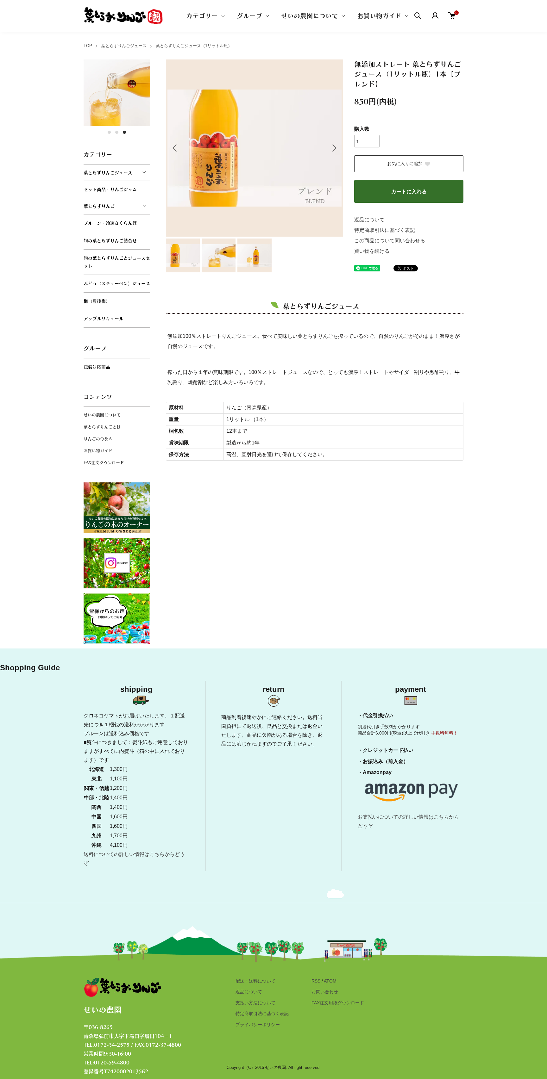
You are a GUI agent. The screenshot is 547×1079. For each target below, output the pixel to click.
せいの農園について (309, 16)
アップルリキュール (103, 318)
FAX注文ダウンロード (104, 463)
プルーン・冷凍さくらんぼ (110, 223)
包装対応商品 (97, 367)
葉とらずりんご (99, 206)
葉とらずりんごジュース (124, 45)
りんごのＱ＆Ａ (98, 439)
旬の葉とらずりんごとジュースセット (117, 262)
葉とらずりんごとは (102, 427)
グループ (249, 16)
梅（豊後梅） (97, 301)
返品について (369, 219)
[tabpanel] (117, 92)
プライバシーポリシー (258, 1024)
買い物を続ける (372, 251)
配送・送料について (255, 980)
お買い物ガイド (379, 16)
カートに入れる (409, 191)
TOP (88, 45)
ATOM (330, 980)
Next (333, 148)
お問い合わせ (324, 991)
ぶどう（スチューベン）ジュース (117, 283)
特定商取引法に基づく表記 (384, 230)
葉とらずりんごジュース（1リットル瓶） (194, 45)
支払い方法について (255, 1002)
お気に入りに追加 (405, 163)
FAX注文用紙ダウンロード (337, 1002)
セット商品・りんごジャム (110, 189)
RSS (315, 980)
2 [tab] (116, 132)
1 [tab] (109, 132)
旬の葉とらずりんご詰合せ (110, 241)
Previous (175, 148)
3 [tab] (124, 132)
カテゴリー (202, 16)
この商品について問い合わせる (389, 240)
